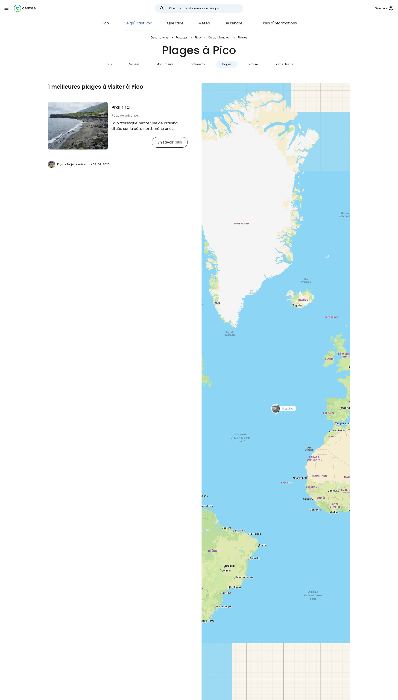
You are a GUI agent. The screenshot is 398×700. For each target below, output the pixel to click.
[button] (6, 8)
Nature (253, 64)
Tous (108, 64)
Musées (134, 64)
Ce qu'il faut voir (138, 23)
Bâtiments (197, 64)
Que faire (175, 23)
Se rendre (234, 23)
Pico (105, 23)
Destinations (159, 37)
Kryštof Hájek (66, 164)
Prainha (120, 107)
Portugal (181, 37)
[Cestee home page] (25, 8)
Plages (226, 64)
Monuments (165, 64)
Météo (204, 23)
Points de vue (284, 64)
